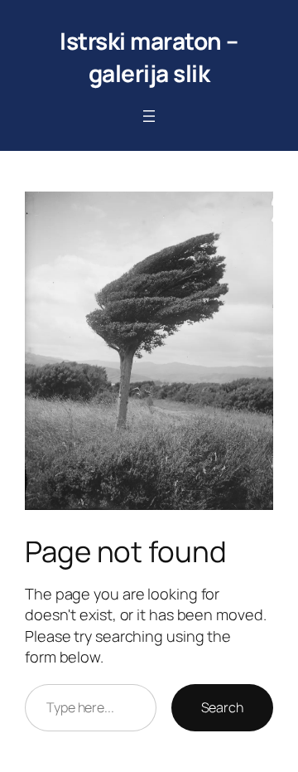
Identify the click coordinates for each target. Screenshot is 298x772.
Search (222, 707)
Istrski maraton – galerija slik (149, 57)
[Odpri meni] (149, 116)
